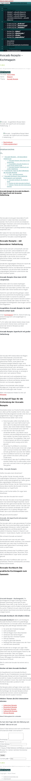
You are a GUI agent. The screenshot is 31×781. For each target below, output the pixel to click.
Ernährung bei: (16, 24)
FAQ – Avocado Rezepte (16, 174)
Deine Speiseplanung (14, 51)
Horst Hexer (11, 74)
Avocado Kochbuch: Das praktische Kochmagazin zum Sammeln (15, 177)
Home (5, 8)
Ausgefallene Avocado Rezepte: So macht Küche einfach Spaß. (18, 164)
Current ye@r (5, 759)
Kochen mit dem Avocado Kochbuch (19, 183)
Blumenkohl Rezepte (10, 707)
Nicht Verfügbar (5, 72)
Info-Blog (6, 39)
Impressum (7, 779)
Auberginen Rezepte (10, 705)
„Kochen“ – (16, 16)
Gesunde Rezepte (9, 47)
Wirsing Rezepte (8, 713)
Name (2, 742)
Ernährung (10, 43)
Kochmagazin (8, 315)
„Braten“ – (16, 14)
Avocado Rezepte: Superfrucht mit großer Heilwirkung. (18, 168)
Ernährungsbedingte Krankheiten (18, 45)
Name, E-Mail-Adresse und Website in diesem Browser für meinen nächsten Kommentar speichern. (15, 750)
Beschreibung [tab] (7, 142)
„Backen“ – (16, 12)
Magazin (10, 77)
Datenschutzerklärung (10, 777)
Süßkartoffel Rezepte (10, 711)
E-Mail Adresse (5, 744)
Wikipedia (3, 395)
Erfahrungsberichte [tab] (10, 144)
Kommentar (4, 739)
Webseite (3, 746)
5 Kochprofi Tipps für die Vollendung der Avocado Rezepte (16, 171)
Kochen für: (13, 31)
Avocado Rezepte (12, 79)
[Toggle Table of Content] (1, 153)
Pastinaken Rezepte (9, 709)
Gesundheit (10, 41)
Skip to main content (6, 1)
